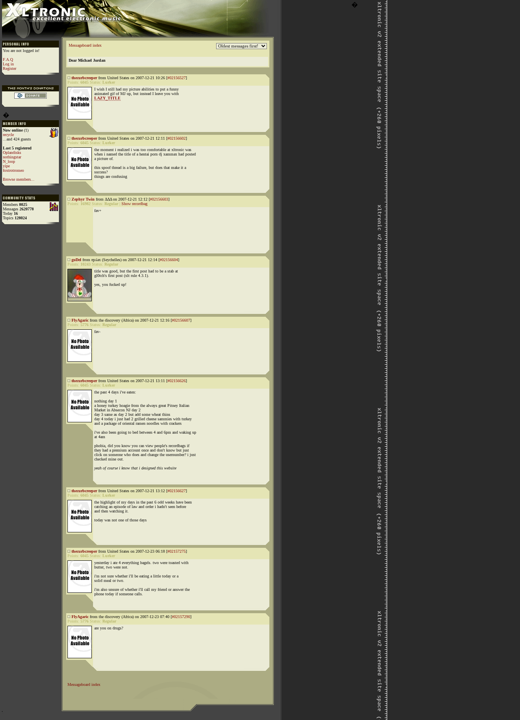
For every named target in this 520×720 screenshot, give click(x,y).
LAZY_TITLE (107, 98)
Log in (8, 64)
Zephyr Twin (83, 199)
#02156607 (181, 320)
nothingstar (12, 157)
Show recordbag (134, 203)
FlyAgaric (80, 320)
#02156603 (159, 199)
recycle (8, 134)
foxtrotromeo (13, 170)
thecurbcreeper (84, 78)
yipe (6, 166)
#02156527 (176, 78)
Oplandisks (12, 152)
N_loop (9, 161)
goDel (76, 259)
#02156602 (176, 138)
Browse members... (19, 179)
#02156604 (169, 259)
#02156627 (176, 491)
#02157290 (181, 616)
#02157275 (176, 551)
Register (9, 68)
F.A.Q (8, 59)
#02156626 (176, 380)
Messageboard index (85, 45)
